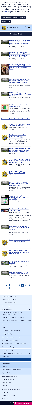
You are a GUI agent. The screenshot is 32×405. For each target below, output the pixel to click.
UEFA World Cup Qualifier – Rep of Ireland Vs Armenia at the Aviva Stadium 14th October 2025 (19, 81)
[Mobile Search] (26, 27)
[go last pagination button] (9, 288)
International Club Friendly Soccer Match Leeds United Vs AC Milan (19, 227)
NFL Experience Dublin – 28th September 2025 (18, 105)
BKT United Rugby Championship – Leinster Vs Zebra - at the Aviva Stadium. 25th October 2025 (20, 42)
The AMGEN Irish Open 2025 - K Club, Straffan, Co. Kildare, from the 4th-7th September (19, 160)
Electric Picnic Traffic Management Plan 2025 (17, 172)
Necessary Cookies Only (19, 17)
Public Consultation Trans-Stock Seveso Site (15, 119)
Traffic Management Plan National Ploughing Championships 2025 (17, 136)
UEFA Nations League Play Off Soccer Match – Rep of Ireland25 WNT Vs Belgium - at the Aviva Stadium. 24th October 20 (19, 54)
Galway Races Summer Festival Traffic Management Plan (19, 240)
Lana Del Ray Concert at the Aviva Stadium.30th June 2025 (19, 272)
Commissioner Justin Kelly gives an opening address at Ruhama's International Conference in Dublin (20, 66)
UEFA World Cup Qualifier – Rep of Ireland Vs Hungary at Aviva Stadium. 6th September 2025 (19, 150)
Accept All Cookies (6, 17)
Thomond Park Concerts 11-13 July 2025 (19, 262)
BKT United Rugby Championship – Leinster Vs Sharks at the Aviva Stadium (20, 94)
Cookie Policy (7, 11)
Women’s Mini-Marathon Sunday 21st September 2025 (20, 125)
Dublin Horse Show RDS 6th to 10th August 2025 (19, 209)
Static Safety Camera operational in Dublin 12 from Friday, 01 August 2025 (19, 252)
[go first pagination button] (6, 285)
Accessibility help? (24, 403)
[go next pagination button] (6, 288)
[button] (29, 309)
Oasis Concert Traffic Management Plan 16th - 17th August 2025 (19, 197)
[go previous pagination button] (9, 285)
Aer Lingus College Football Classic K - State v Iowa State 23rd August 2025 (19, 183)
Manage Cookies (6, 21)
